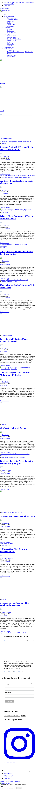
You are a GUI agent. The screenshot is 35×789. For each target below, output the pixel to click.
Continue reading (5, 174)
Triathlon (9, 45)
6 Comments (3, 615)
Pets (8, 42)
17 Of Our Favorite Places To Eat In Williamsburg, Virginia (16, 462)
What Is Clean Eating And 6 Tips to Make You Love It (16, 217)
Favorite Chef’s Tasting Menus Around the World (14, 340)
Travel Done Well (9, 16)
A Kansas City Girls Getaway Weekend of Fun (13, 550)
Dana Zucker (5, 156)
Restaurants (10, 31)
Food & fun (4, 212)
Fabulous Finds (11, 36)
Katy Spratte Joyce (7, 558)
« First (9, 633)
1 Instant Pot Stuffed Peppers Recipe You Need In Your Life (17, 148)
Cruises (9, 23)
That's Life (4, 143)
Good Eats (7, 27)
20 (19, 633)
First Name (8, 692)
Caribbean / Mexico (12, 19)
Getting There (11, 24)
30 (21, 633)
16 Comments (4, 193)
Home (5, 15)
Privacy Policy (11, 57)
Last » (25, 633)
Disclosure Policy (12, 55)
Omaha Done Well (9, 47)
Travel (2, 84)
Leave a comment (5, 159)
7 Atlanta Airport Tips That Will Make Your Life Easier (15, 373)
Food (2, 111)
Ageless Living (11, 37)
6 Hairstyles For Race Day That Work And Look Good (14, 604)
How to (3, 599)
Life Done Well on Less (14, 39)
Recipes (9, 29)
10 (18, 633)
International (10, 21)
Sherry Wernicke (6, 470)
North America (11, 18)
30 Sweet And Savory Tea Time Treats (17, 516)
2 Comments (3, 351)
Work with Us (8, 48)
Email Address (9, 685)
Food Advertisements (24, 771)
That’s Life (7, 34)
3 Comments (3, 385)
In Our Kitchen (11, 32)
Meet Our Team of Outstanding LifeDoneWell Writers (19, 2)
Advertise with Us (9, 4)
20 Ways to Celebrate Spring (13, 428)
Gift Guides (10, 44)
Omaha (10, 335)
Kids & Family (11, 40)
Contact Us (7, 5)
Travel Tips (10, 26)
